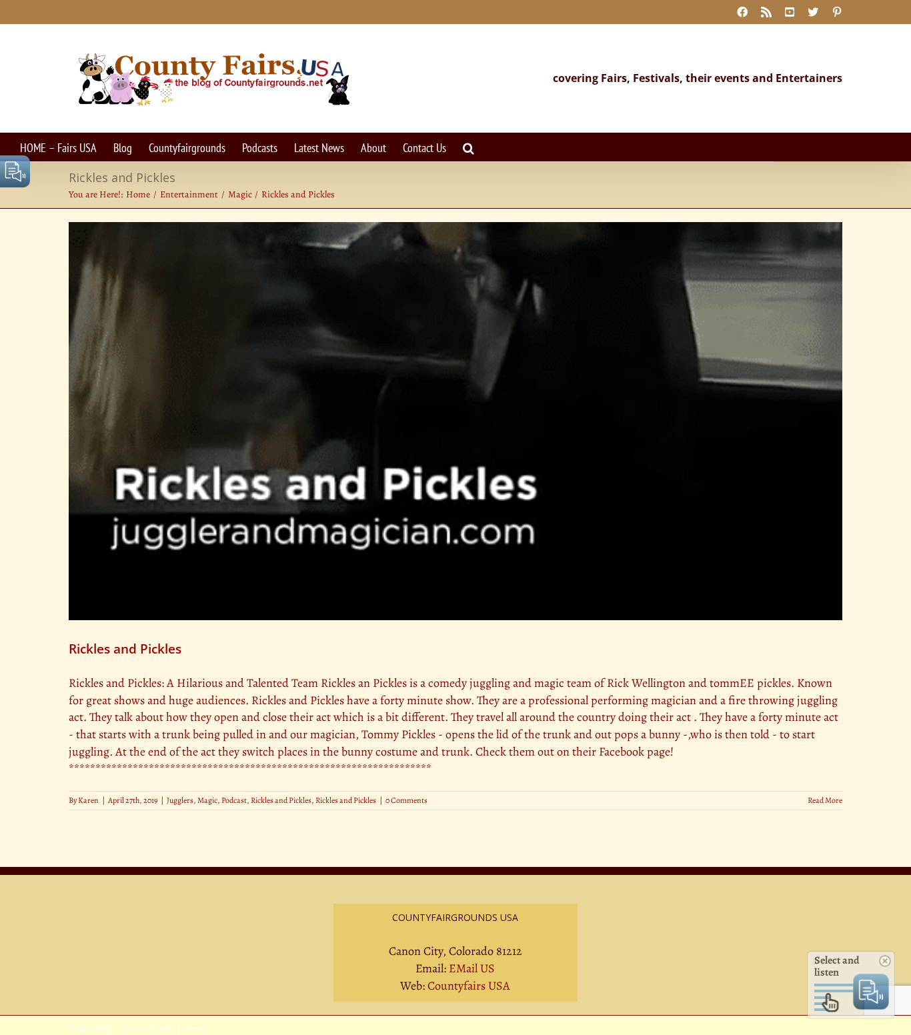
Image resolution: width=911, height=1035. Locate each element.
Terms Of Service (148, 1028)
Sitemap (196, 1028)
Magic (207, 800)
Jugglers (180, 800)
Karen (88, 800)
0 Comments (406, 800)
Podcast (234, 800)
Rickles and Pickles (125, 649)
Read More (825, 800)
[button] (468, 147)
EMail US (472, 968)
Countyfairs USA (468, 986)
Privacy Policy (91, 1028)
